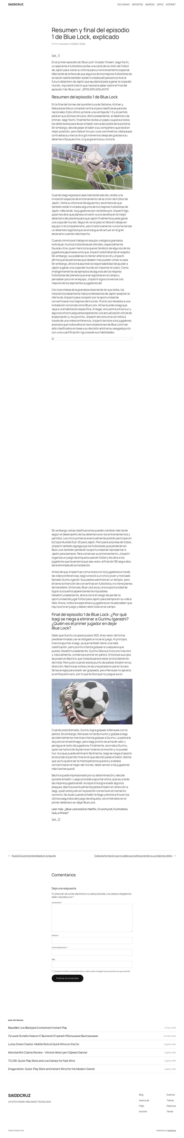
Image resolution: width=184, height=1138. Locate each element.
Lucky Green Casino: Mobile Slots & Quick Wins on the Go (43, 1044)
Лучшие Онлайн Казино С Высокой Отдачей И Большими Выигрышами (53, 1035)
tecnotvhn (64, 43)
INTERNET (75, 43)
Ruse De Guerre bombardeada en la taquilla (34, 855)
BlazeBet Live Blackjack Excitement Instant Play (37, 1027)
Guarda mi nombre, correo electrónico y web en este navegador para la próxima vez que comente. (92, 971)
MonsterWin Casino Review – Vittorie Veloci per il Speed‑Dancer (47, 1052)
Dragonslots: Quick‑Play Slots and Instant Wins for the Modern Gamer (51, 1069)
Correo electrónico (59, 947)
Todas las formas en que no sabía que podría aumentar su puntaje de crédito (133, 855)
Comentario (57, 902)
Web (53, 959)
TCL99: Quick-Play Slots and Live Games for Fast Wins (41, 1060)
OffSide (82, 43)
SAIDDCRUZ (16, 4)
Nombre (55, 935)
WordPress (171, 1130)
